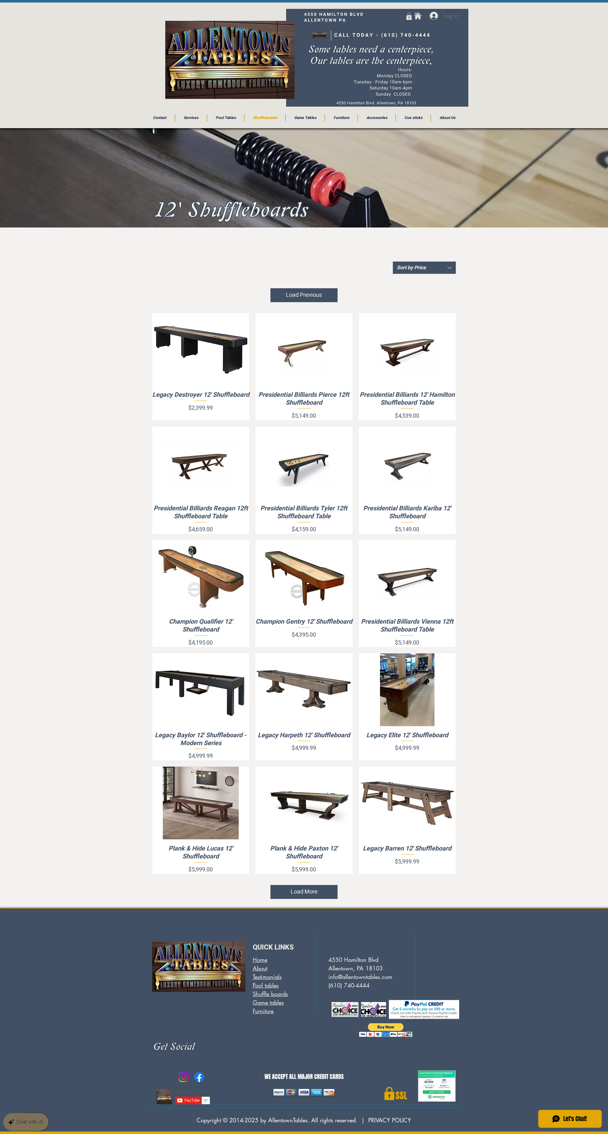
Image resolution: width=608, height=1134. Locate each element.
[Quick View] (200, 349)
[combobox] (424, 267)
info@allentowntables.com (360, 977)
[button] (409, 16)
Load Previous (304, 295)
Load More (304, 892)
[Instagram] (183, 1077)
